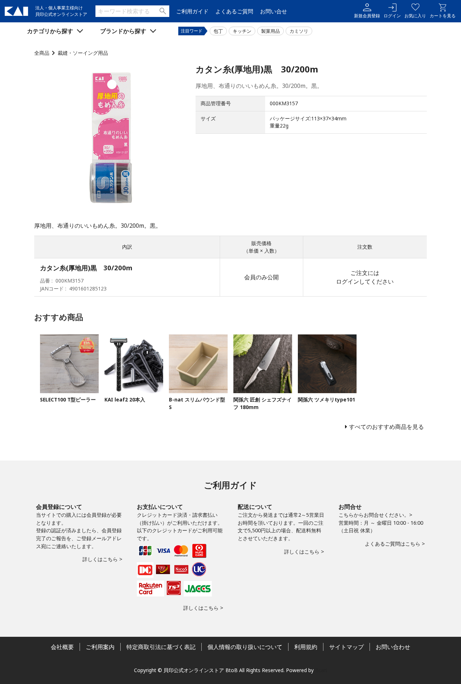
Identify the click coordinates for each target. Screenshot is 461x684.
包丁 (218, 31)
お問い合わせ (393, 647)
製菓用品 (270, 31)
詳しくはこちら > (102, 559)
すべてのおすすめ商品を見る (386, 427)
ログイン (392, 16)
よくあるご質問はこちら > (395, 543)
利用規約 (305, 647)
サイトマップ (346, 647)
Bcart (321, 670)
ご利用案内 (100, 647)
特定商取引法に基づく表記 (161, 647)
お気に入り (415, 16)
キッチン (242, 31)
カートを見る (443, 16)
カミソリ (299, 31)
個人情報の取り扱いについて (244, 647)
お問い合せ (273, 11)
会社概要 (62, 647)
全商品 (41, 52)
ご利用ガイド (192, 11)
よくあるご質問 (234, 11)
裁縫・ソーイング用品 (83, 52)
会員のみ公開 (261, 277)
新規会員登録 (367, 16)
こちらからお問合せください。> (375, 514)
